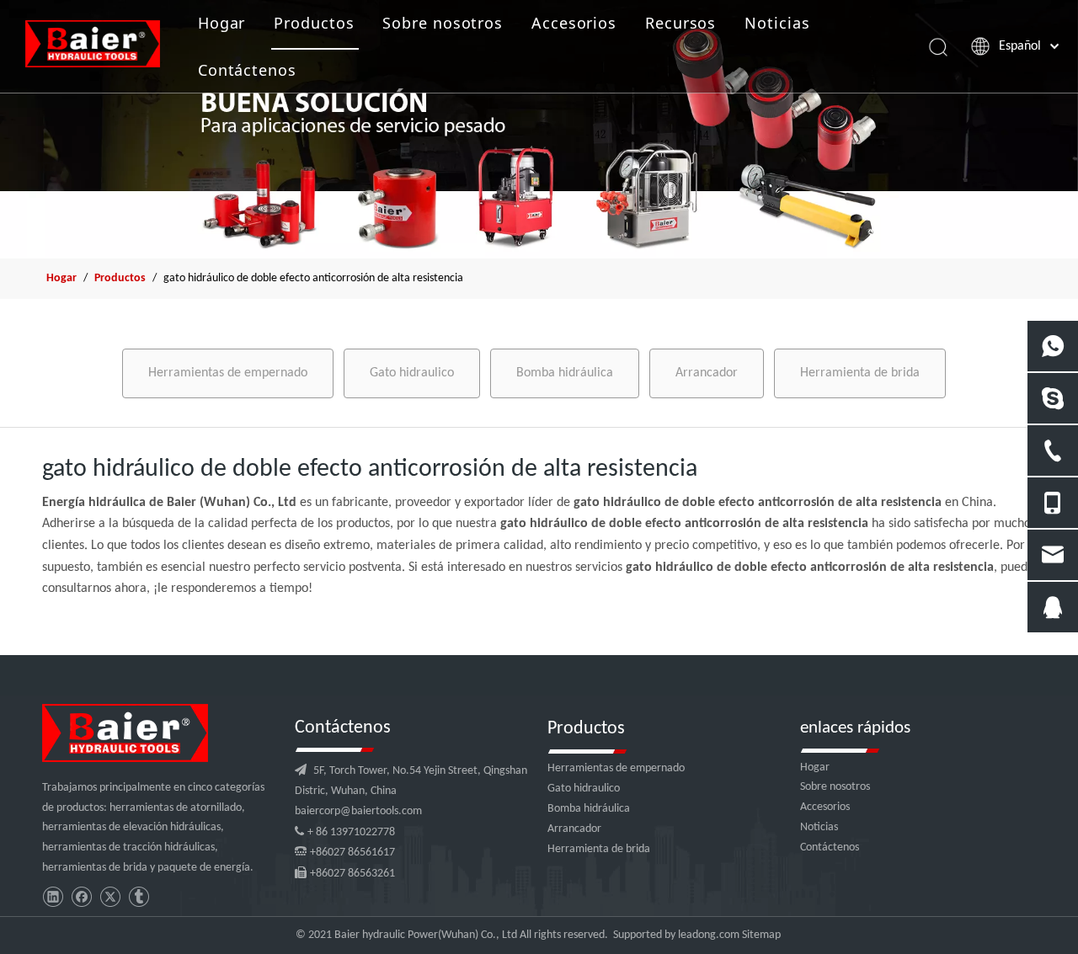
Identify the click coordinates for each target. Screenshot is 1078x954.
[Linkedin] (52, 897)
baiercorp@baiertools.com (358, 811)
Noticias (776, 23)
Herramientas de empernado (227, 373)
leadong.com (708, 935)
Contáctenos (247, 70)
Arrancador (706, 373)
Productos (314, 23)
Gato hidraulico (412, 373)
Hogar (222, 23)
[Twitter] (109, 897)
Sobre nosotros (442, 23)
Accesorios (573, 23)
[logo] (125, 733)
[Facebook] (81, 897)
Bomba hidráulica (564, 373)
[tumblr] (138, 897)
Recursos (680, 23)
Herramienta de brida (860, 373)
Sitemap (761, 935)
